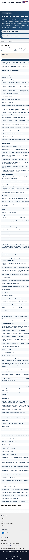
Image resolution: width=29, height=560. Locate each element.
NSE (3, 525)
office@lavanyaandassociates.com (12, 545)
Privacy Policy (14, 556)
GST (3, 518)
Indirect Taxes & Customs (7, 523)
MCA (3, 521)
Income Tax (4, 520)
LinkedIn (6, 532)
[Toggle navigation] (14, 8)
